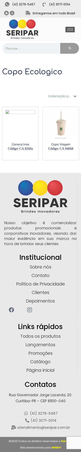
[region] (40, 427)
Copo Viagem (60, 146)
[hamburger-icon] (70, 29)
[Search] (69, 48)
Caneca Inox (20, 146)
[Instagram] (12, 13)
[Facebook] (6, 13)
